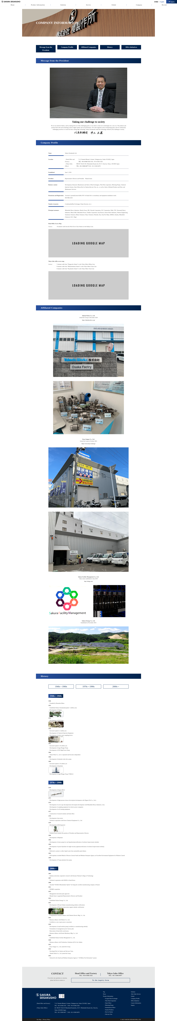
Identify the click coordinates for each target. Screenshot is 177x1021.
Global (114, 5)
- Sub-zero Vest (108, 1014)
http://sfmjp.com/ (88, 581)
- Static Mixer (107, 1003)
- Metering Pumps (108, 1005)
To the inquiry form (100, 980)
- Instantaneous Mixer (109, 1007)
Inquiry (133, 1005)
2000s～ (115, 686)
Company (139, 5)
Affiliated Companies (88, 47)
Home (13, 5)
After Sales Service (136, 994)
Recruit (164, 5)
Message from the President (45, 48)
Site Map (39, 1019)
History (110, 47)
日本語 (156, 1)
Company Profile (67, 47)
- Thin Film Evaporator (110, 1000)
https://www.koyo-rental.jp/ (88, 443)
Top (104, 992)
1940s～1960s (61, 686)
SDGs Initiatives (131, 47)
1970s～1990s (88, 686)
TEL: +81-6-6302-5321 (84, 161)
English (162, 1)
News (104, 994)
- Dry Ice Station (108, 1012)
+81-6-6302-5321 (62, 1005)
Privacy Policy (46, 1019)
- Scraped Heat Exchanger (111, 998)
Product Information (38, 5)
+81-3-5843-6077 (62, 1012)
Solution (63, 5)
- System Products (109, 1009)
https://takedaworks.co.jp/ (88, 320)
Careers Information (136, 1003)
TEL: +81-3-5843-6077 (82, 166)
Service (88, 5)
